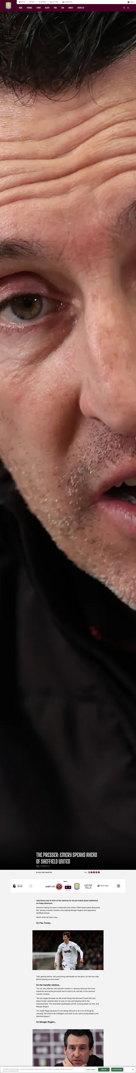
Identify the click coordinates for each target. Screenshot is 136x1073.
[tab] (22, 2)
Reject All (103, 1069)
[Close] (133, 1070)
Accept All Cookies (117, 1069)
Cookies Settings (90, 1069)
